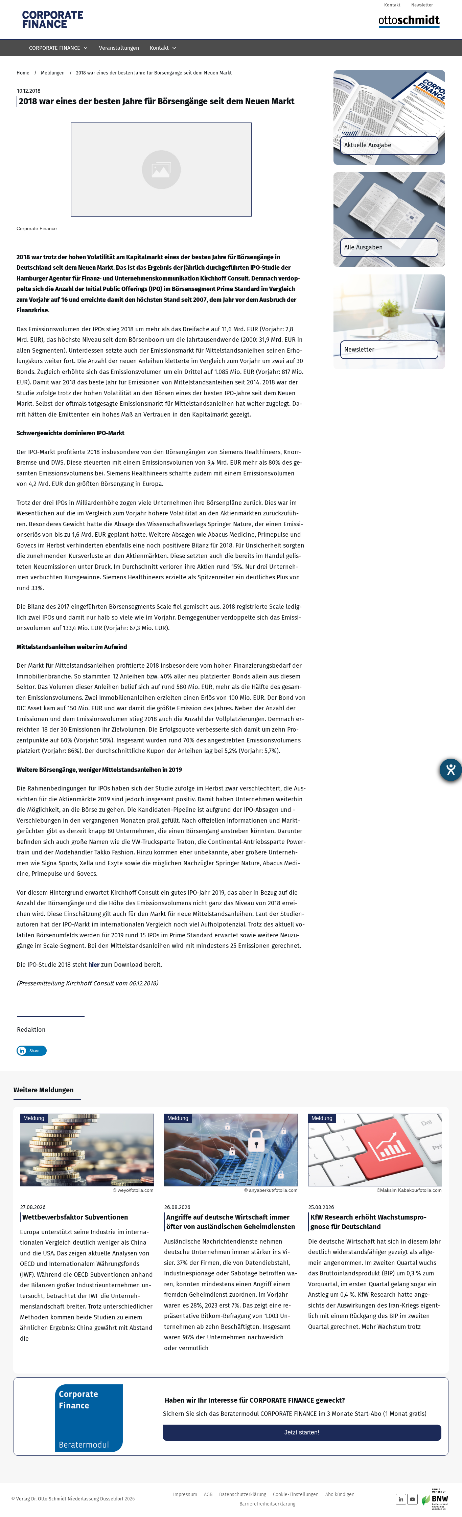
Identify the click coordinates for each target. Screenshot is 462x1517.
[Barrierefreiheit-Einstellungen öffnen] (451, 770)
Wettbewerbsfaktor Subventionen (87, 1240)
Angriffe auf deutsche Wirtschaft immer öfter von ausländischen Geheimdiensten (231, 1240)
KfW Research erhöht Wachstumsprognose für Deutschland (375, 1240)
